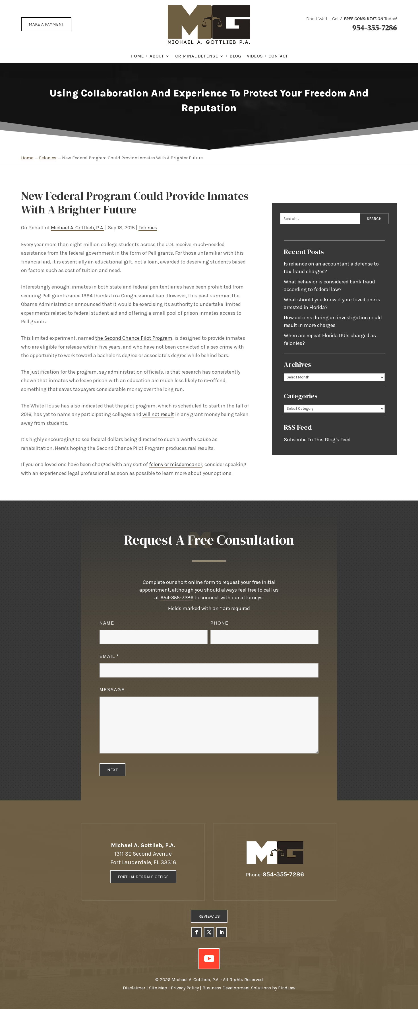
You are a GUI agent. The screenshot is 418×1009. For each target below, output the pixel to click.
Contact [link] (278, 56)
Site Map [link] (158, 988)
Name (107, 623)
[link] (209, 24)
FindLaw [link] (286, 988)
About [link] (157, 56)
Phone (219, 623)
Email (109, 656)
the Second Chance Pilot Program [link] (133, 338)
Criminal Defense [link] (196, 56)
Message (112, 689)
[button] (196, 932)
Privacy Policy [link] (185, 988)
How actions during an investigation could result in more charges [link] (333, 321)
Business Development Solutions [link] (236, 988)
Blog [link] (235, 56)
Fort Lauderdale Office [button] (143, 876)
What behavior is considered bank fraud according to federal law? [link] (329, 286)
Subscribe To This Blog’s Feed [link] (317, 439)
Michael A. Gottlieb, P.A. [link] (77, 228)
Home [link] (137, 56)
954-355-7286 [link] (374, 27)
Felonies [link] (147, 228)
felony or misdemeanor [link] (175, 464)
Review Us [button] (209, 916)
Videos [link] (255, 56)
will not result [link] (158, 414)
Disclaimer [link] (134, 988)
